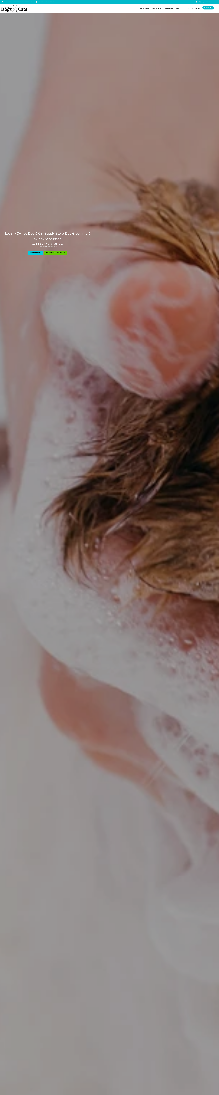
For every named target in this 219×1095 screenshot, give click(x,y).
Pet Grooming (35, 252)
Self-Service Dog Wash (55, 252)
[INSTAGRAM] (200, 2)
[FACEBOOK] (196, 2)
